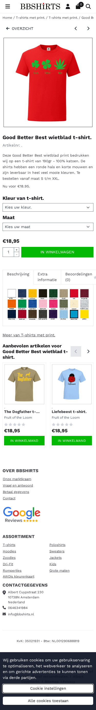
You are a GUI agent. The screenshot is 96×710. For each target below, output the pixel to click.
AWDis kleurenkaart (18, 576)
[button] (8, 6)
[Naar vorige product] (76, 28)
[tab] (18, 277)
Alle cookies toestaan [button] (48, 700)
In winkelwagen (57, 252)
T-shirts (9, 545)
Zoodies (9, 558)
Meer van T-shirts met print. (29, 335)
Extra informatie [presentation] (47, 277)
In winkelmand (24, 441)
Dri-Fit (8, 564)
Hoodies (9, 551)
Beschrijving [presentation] (18, 274)
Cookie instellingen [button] (48, 688)
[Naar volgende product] (88, 28)
